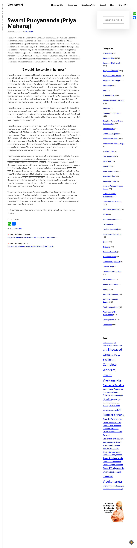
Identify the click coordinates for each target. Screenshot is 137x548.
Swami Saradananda (111, 452)
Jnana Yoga (107, 161)
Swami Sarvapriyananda (112, 455)
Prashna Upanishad (110, 229)
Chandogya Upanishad (111, 113)
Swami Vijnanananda (112, 472)
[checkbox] (131, 542)
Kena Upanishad (109, 176)
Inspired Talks (108, 151)
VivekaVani (15, 5)
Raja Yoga (106, 247)
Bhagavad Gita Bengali (111, 63)
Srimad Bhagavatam (110, 284)
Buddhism (106, 108)
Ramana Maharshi (110, 252)
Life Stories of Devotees (112, 201)
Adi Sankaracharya (108, 343)
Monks (19, 228)
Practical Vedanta (114, 395)
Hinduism (105, 389)
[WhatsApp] (134, 13)
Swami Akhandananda (112, 431)
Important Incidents (110, 138)
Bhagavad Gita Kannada (112, 76)
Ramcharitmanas (109, 257)
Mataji (109, 392)
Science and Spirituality (112, 262)
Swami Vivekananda (110, 294)
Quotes (105, 242)
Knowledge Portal (109, 181)
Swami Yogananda (110, 486)
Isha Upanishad (109, 156)
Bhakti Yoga (107, 85)
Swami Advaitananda (110, 429)
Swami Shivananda (113, 458)
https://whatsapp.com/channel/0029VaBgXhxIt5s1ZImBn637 (32, 237)
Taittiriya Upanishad (110, 307)
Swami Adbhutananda (112, 426)
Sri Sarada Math (109, 279)
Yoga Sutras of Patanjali (115, 489)
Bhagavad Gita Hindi (110, 71)
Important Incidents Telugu (113, 143)
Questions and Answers (112, 234)
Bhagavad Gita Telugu (111, 80)
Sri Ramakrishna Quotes (112, 272)
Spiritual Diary (108, 266)
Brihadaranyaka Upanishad (113, 100)
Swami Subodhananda (112, 462)
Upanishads (107, 325)
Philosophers (108, 224)
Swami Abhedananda (112, 422)
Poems (106, 395)
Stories (105, 289)
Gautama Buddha (113, 385)
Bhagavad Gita (108, 58)
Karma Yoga (107, 166)
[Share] (134, 17)
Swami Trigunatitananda (113, 464)
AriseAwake (107, 53)
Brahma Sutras (108, 95)
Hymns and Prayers (110, 134)
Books (105, 90)
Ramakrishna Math (108, 403)
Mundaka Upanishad (110, 219)
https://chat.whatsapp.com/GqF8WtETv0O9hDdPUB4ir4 (30, 246)
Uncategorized (108, 320)
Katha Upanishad (109, 171)
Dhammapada (108, 129)
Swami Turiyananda (113, 468)
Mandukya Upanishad (111, 209)
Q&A (121, 395)
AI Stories (115, 345)
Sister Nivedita (114, 406)
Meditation (114, 392)
